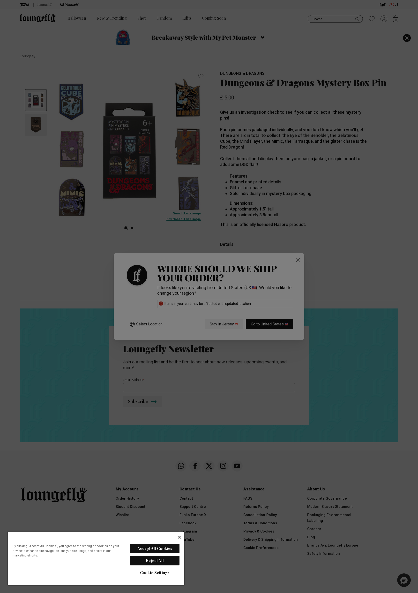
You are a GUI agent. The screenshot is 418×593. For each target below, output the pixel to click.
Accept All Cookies (154, 548)
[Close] (179, 537)
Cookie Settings (155, 572)
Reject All (155, 560)
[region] (96, 558)
